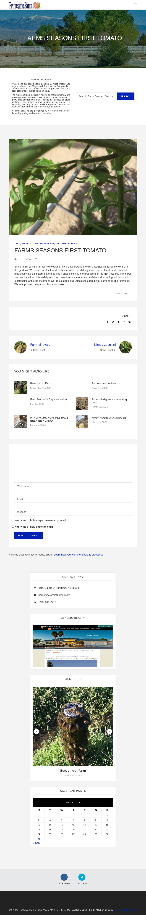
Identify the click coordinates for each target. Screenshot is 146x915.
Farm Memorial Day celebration (48, 399)
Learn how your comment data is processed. (79, 554)
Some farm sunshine (104, 383)
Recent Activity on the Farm (38, 244)
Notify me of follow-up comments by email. (41, 520)
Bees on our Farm (40, 383)
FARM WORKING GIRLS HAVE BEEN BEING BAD (49, 419)
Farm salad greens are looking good (109, 400)
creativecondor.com (125, 910)
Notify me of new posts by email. (34, 526)
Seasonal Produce (66, 244)
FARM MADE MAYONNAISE (109, 417)
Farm (17, 244)
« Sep (36, 843)
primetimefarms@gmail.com (54, 595)
